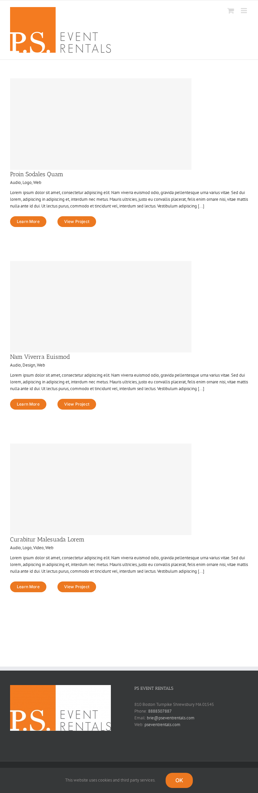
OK (179, 780)
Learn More (28, 221)
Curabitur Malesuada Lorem (47, 539)
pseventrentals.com (162, 724)
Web (37, 182)
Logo (27, 182)
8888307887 (160, 711)
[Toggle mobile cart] (230, 10)
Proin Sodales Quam (36, 174)
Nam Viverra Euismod (40, 357)
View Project (76, 221)
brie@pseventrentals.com (171, 718)
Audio (15, 182)
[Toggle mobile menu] (244, 10)
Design (29, 365)
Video (38, 548)
